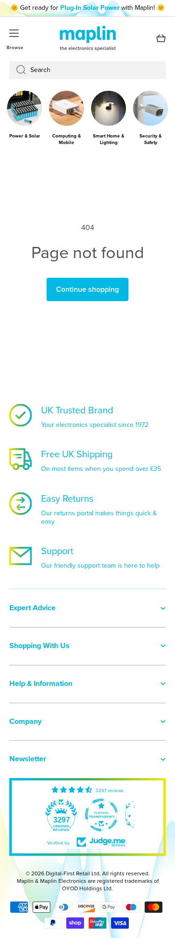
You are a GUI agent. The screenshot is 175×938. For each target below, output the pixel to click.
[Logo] (88, 38)
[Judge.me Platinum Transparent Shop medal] (101, 815)
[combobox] (87, 70)
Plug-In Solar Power (89, 8)
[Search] (17, 70)
